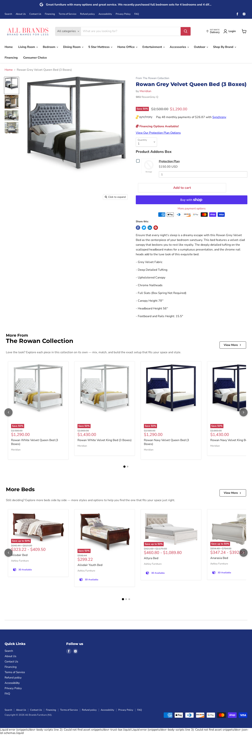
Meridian (145, 91)
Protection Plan (169, 161)
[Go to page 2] (127, 466)
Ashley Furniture (20, 560)
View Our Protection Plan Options (158, 133)
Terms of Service (67, 14)
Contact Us (35, 14)
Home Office (126, 47)
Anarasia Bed (219, 558)
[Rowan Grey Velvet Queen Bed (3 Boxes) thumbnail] (11, 85)
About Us (21, 14)
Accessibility (105, 14)
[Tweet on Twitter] (144, 227)
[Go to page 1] (124, 466)
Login (232, 31)
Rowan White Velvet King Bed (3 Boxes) (104, 440)
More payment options (192, 208)
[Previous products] (8, 412)
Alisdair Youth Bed (89, 565)
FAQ (136, 14)
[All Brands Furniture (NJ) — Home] (28, 31)
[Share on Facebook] (138, 227)
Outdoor (200, 47)
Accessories (178, 47)
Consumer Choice (35, 58)
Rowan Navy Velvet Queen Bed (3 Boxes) (166, 442)
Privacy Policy (123, 14)
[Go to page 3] (129, 599)
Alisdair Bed (19, 555)
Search (8, 14)
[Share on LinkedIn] (150, 227)
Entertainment (152, 47)
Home (9, 47)
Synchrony (219, 117)
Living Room (27, 47)
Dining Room (72, 47)
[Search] (186, 31)
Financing (50, 14)
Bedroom (49, 47)
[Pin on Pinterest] (155, 227)
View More (231, 345)
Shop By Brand (223, 47)
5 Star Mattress (99, 47)
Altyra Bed (151, 558)
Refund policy (87, 14)
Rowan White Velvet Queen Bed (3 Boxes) (34, 442)
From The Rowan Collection (152, 78)
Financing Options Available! (159, 126)
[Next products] (243, 412)
